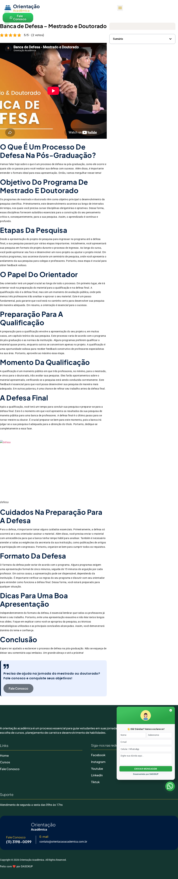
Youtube (97, 768)
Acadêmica (21, 10)
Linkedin (97, 775)
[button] (120, 8)
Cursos (5, 762)
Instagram (98, 762)
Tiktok (95, 782)
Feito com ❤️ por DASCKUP (16, 866)
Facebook (98, 755)
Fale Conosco (9, 769)
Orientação (26, 6)
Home (4, 755)
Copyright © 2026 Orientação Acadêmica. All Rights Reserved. (33, 859)
